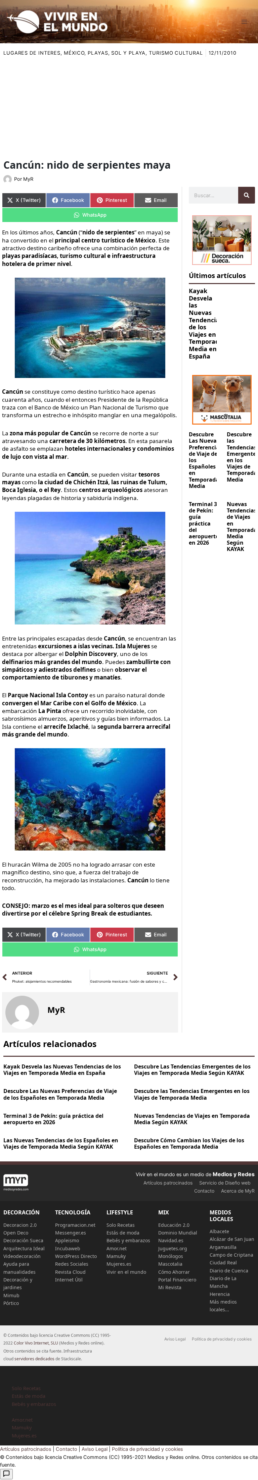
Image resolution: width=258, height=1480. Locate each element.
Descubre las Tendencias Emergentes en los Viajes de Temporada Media (192, 1094)
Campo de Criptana (231, 1255)
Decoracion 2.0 (20, 1225)
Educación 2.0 (173, 1225)
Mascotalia (170, 1264)
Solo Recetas (120, 1225)
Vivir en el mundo (126, 1272)
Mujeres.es (118, 1264)
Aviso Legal (175, 1338)
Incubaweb (67, 1248)
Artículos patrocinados (167, 1183)
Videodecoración (22, 1256)
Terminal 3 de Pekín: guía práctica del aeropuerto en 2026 (204, 523)
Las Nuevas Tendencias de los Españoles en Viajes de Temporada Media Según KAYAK (60, 1143)
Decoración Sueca (23, 1240)
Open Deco (15, 1232)
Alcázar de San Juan (232, 1239)
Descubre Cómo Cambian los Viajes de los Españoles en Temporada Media (189, 1143)
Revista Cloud (70, 1272)
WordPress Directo (76, 1256)
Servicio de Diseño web (225, 1183)
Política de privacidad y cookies (222, 1338)
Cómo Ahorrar (174, 1272)
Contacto (204, 1191)
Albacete (219, 1231)
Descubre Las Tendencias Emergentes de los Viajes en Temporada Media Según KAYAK (192, 1070)
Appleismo (67, 1240)
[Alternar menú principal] (244, 22)
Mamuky (116, 1256)
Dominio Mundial (177, 1232)
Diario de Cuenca (229, 1270)
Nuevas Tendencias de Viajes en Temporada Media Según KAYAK (242, 526)
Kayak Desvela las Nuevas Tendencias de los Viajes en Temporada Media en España (206, 323)
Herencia (220, 1294)
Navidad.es (170, 1240)
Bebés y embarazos (128, 1240)
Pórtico (11, 1303)
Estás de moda (122, 1232)
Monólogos (170, 1256)
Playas (98, 53)
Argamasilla (223, 1247)
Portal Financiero (177, 1279)
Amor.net (116, 1248)
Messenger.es (70, 1232)
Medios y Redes (234, 1174)
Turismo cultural (176, 53)
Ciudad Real (223, 1262)
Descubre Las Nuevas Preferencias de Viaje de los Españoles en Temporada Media (60, 1094)
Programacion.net (75, 1225)
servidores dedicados (34, 1359)
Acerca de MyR (238, 1191)
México (74, 53)
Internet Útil (69, 1279)
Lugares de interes (31, 53)
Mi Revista (169, 1287)
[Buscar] (246, 195)
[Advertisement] (129, 107)
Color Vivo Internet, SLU (36, 1343)
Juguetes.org (172, 1248)
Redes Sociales (71, 1264)
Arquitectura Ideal (24, 1248)
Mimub (11, 1295)
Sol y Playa (128, 53)
